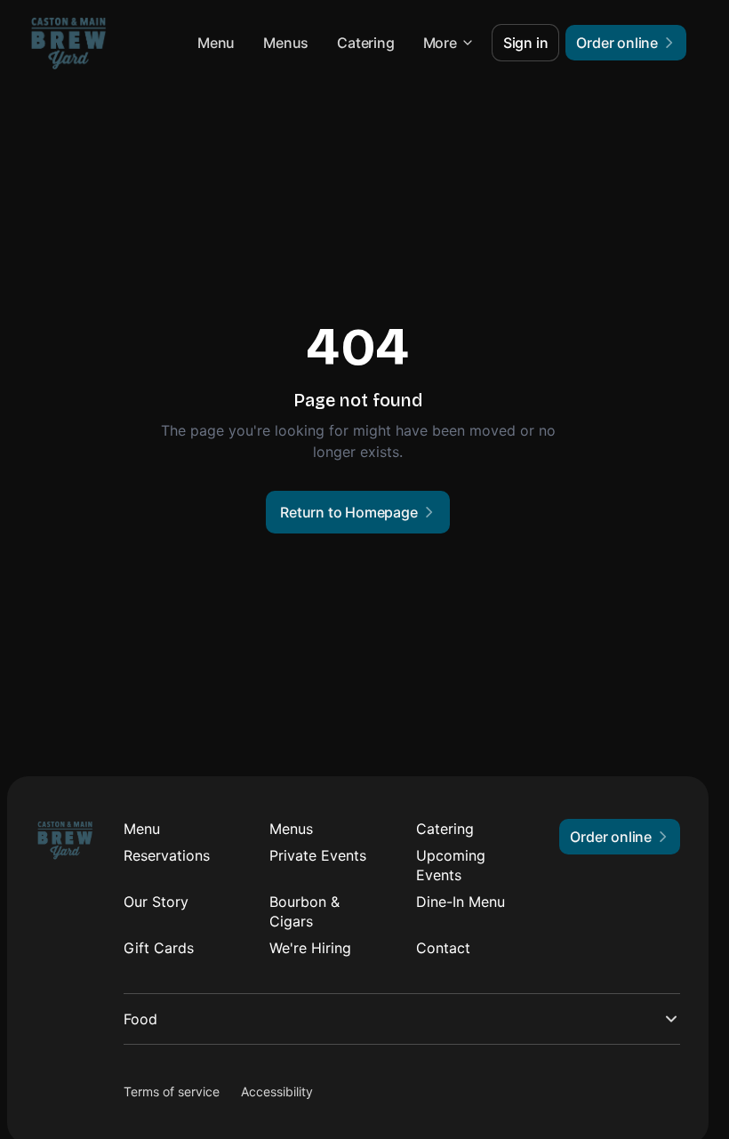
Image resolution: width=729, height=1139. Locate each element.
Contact (443, 948)
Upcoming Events (450, 865)
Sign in (526, 43)
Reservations (167, 855)
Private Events (317, 855)
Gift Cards (159, 948)
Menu (216, 43)
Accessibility (277, 1091)
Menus (285, 43)
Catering (365, 43)
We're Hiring (310, 948)
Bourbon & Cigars (304, 911)
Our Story (156, 901)
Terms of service (172, 1091)
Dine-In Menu (460, 901)
